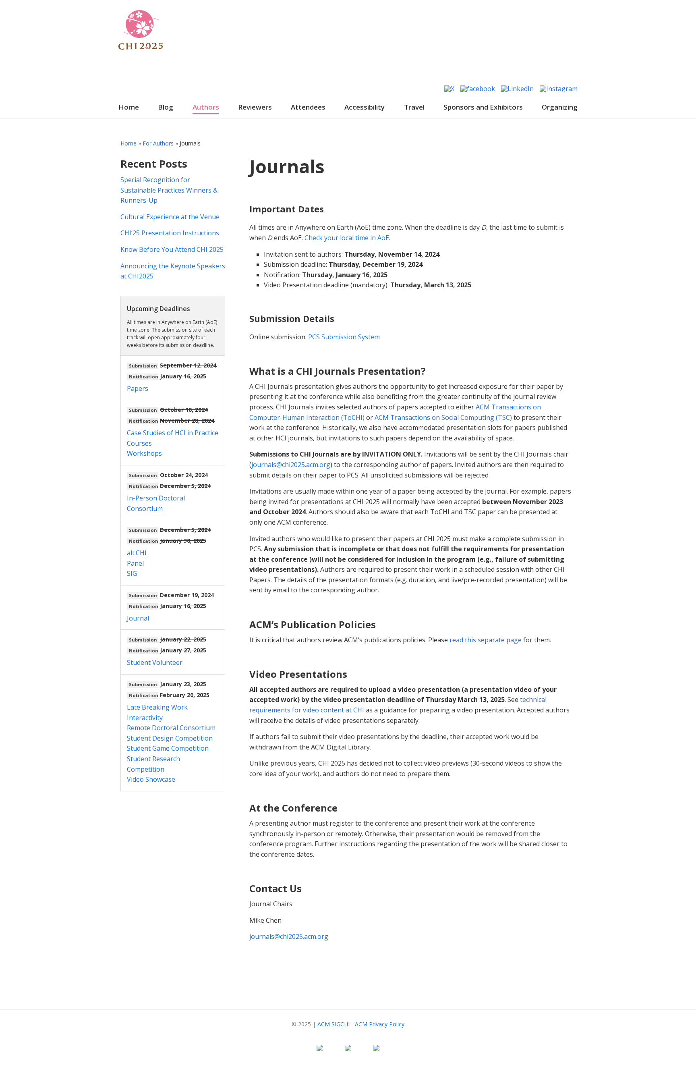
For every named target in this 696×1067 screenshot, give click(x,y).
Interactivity (145, 717)
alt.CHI (137, 552)
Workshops (144, 453)
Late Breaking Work (157, 707)
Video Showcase (151, 779)
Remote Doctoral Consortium (171, 727)
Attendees (308, 107)
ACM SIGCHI (333, 1024)
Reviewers (255, 107)
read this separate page (486, 639)
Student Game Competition (168, 748)
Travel (414, 107)
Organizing (560, 107)
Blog (165, 107)
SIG (132, 573)
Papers (137, 388)
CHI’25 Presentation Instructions (169, 232)
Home (128, 107)
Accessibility (364, 107)
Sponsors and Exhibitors (483, 107)
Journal (138, 618)
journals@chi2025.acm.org (290, 464)
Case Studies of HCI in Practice (172, 432)
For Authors (158, 143)
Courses (139, 443)
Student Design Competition (170, 738)
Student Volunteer (154, 662)
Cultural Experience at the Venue (170, 216)
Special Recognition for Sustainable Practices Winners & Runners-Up (169, 190)
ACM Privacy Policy (379, 1024)
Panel (135, 563)
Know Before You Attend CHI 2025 (172, 249)
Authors (206, 107)
